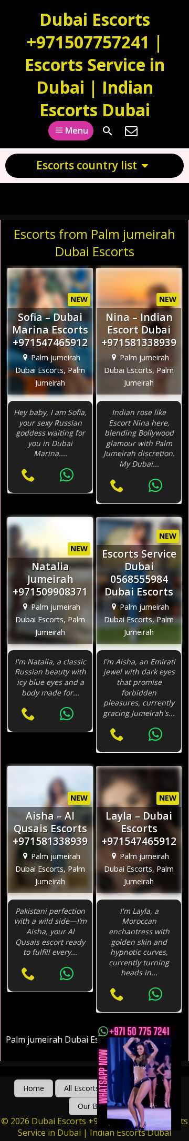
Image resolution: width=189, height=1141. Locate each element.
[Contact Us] (131, 131)
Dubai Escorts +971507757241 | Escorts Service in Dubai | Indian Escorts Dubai (95, 64)
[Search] (107, 131)
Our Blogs (95, 1106)
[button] (33, 1088)
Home (33, 1088)
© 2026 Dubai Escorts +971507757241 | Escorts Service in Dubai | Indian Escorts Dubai (94, 1126)
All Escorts (81, 1088)
